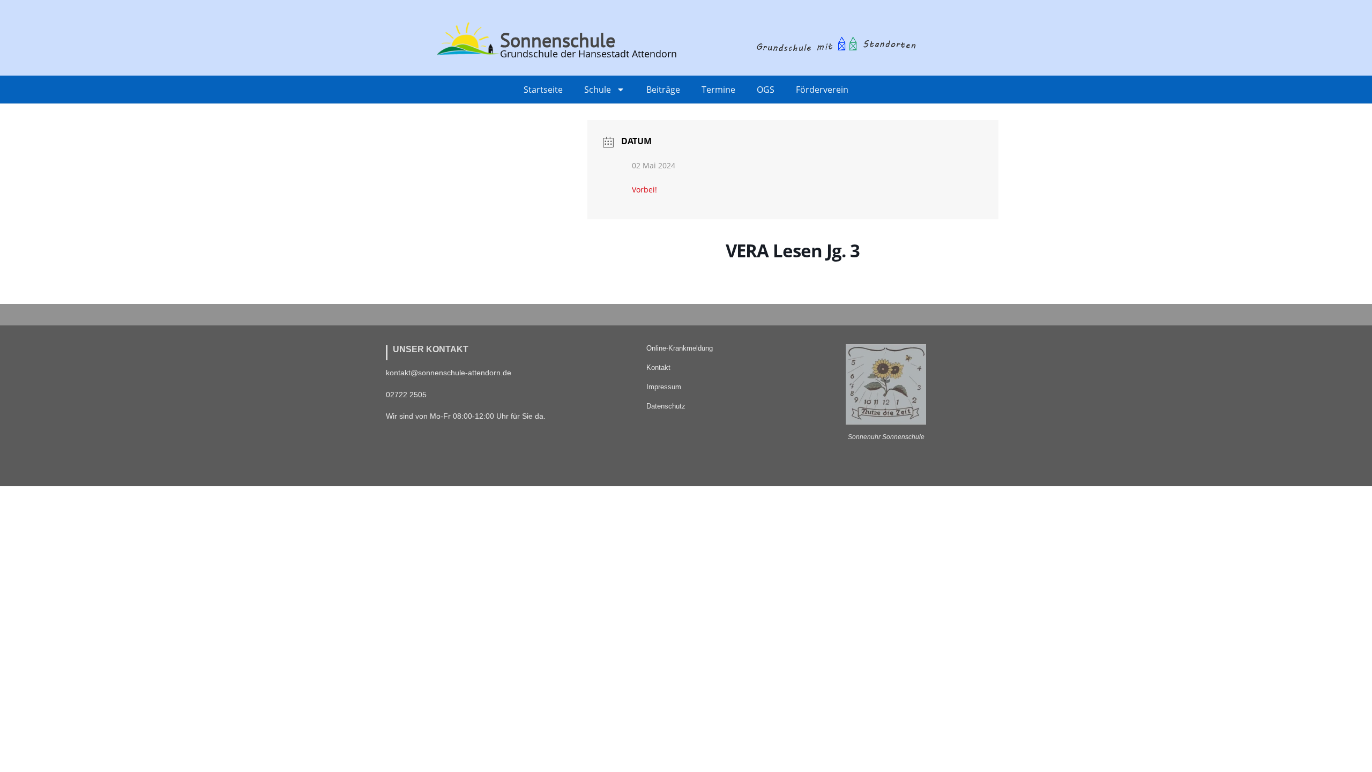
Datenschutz (665, 406)
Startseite (543, 89)
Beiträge (663, 89)
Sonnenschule (557, 40)
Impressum (663, 387)
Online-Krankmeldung (679, 348)
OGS (765, 89)
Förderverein (822, 89)
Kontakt (658, 367)
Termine (718, 89)
